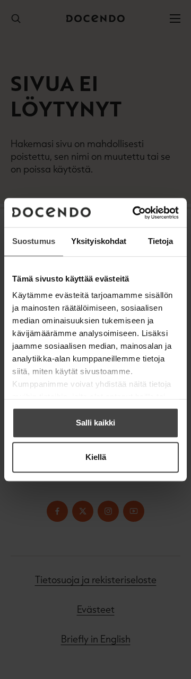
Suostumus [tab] (33, 241)
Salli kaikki (95, 422)
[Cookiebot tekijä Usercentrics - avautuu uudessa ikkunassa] (135, 213)
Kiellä (95, 456)
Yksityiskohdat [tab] (98, 241)
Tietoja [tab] (160, 241)
